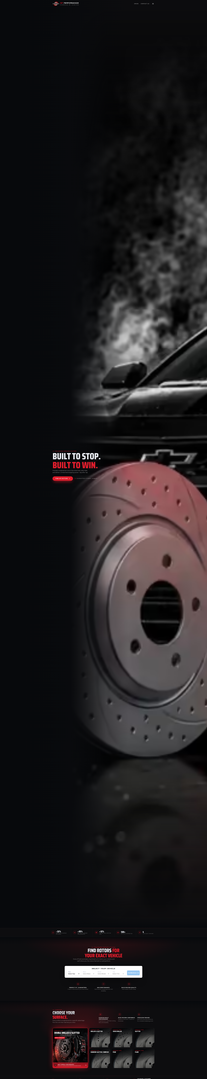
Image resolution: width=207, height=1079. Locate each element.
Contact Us (145, 3)
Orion (136, 3)
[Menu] (153, 3)
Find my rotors (61, 478)
